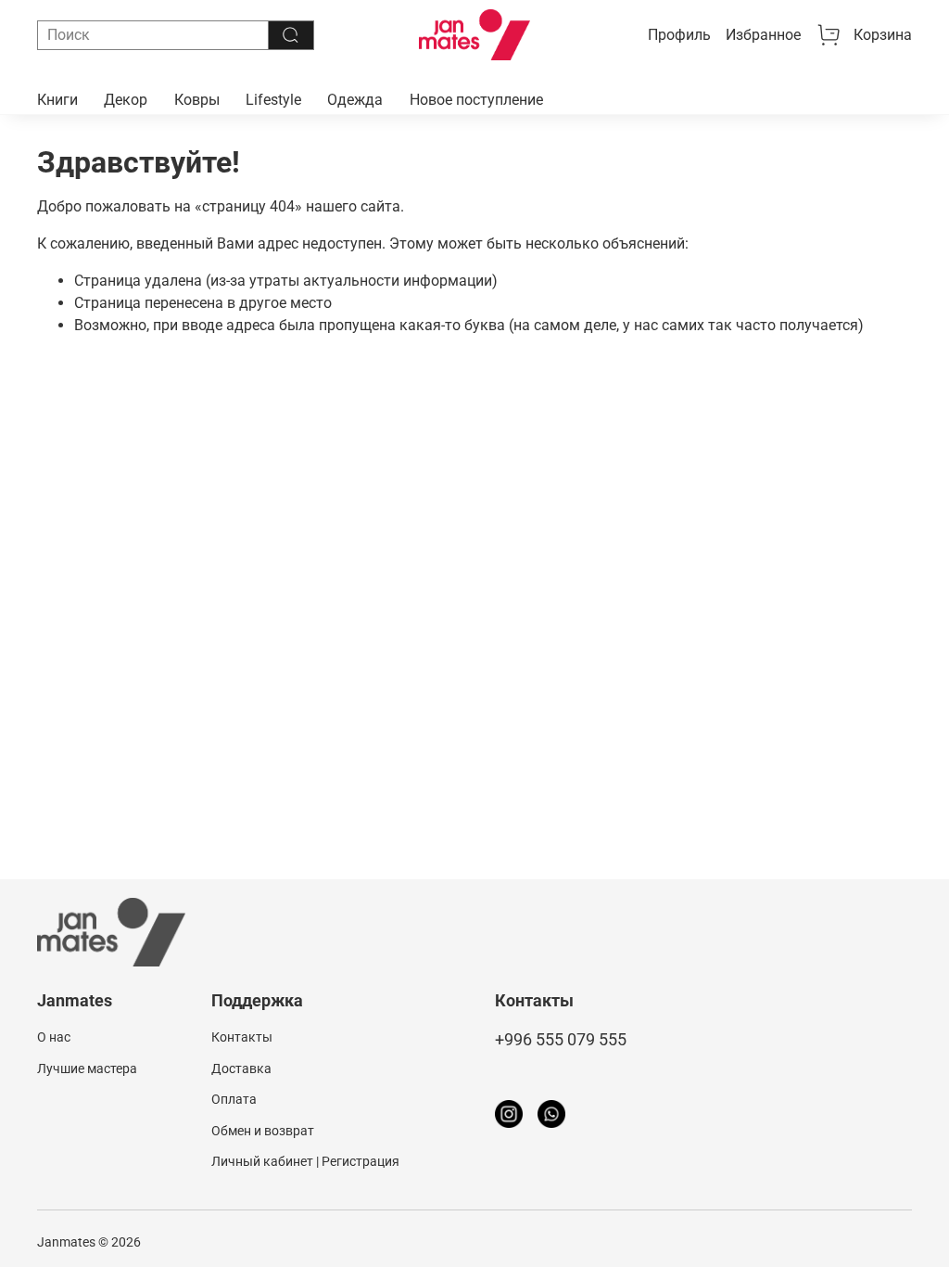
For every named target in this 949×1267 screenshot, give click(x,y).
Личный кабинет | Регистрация (305, 1162)
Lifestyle (273, 100)
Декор (125, 100)
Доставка (241, 1069)
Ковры (197, 100)
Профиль (679, 35)
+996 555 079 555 (560, 1039)
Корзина (883, 35)
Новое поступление (476, 100)
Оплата (234, 1099)
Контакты (241, 1037)
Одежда (355, 100)
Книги (57, 100)
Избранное (763, 35)
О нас (53, 1037)
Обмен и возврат (262, 1131)
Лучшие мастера (87, 1069)
